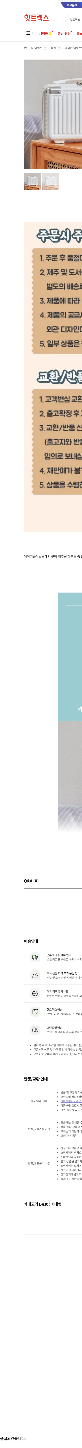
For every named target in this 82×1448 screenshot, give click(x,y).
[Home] (25, 47)
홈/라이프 (36, 48)
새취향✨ (45, 33)
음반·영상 (64, 33)
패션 (53, 48)
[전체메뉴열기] (28, 33)
